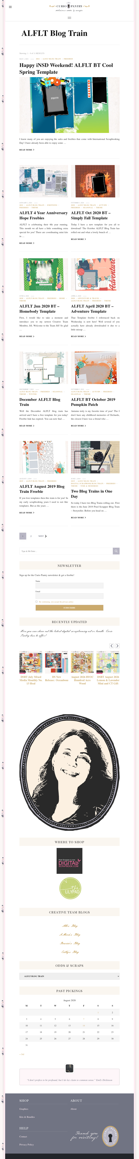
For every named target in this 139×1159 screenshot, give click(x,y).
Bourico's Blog (69, 943)
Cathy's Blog (69, 952)
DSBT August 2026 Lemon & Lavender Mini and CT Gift (108, 680)
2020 (73, 205)
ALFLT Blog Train (52, 59)
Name (38, 581)
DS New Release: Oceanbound (56, 678)
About (73, 1108)
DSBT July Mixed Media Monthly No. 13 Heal (31, 680)
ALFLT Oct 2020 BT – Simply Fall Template (90, 215)
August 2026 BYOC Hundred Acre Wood (82, 680)
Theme (34, 207)
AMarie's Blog (69, 935)
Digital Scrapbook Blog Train (87, 483)
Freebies (68, 59)
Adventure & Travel (88, 298)
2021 (38, 59)
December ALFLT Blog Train (39, 401)
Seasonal (88, 207)
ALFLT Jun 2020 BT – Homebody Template (39, 308)
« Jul (21, 1054)
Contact (23, 1136)
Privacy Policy (26, 1144)
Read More (25, 149)
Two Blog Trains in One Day (91, 493)
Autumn (103, 205)
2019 (21, 481)
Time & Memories (89, 486)
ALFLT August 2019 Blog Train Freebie (41, 488)
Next (41, 536)
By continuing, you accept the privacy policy (56, 601)
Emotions (52, 205)
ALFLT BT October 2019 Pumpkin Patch (93, 401)
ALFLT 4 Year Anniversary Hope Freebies (43, 215)
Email (38, 591)
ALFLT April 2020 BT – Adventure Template (92, 308)
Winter (33, 394)
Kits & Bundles (27, 1116)
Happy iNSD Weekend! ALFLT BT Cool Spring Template (66, 68)
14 (84, 1025)
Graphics (23, 1108)
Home (62, 298)
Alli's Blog (69, 926)
